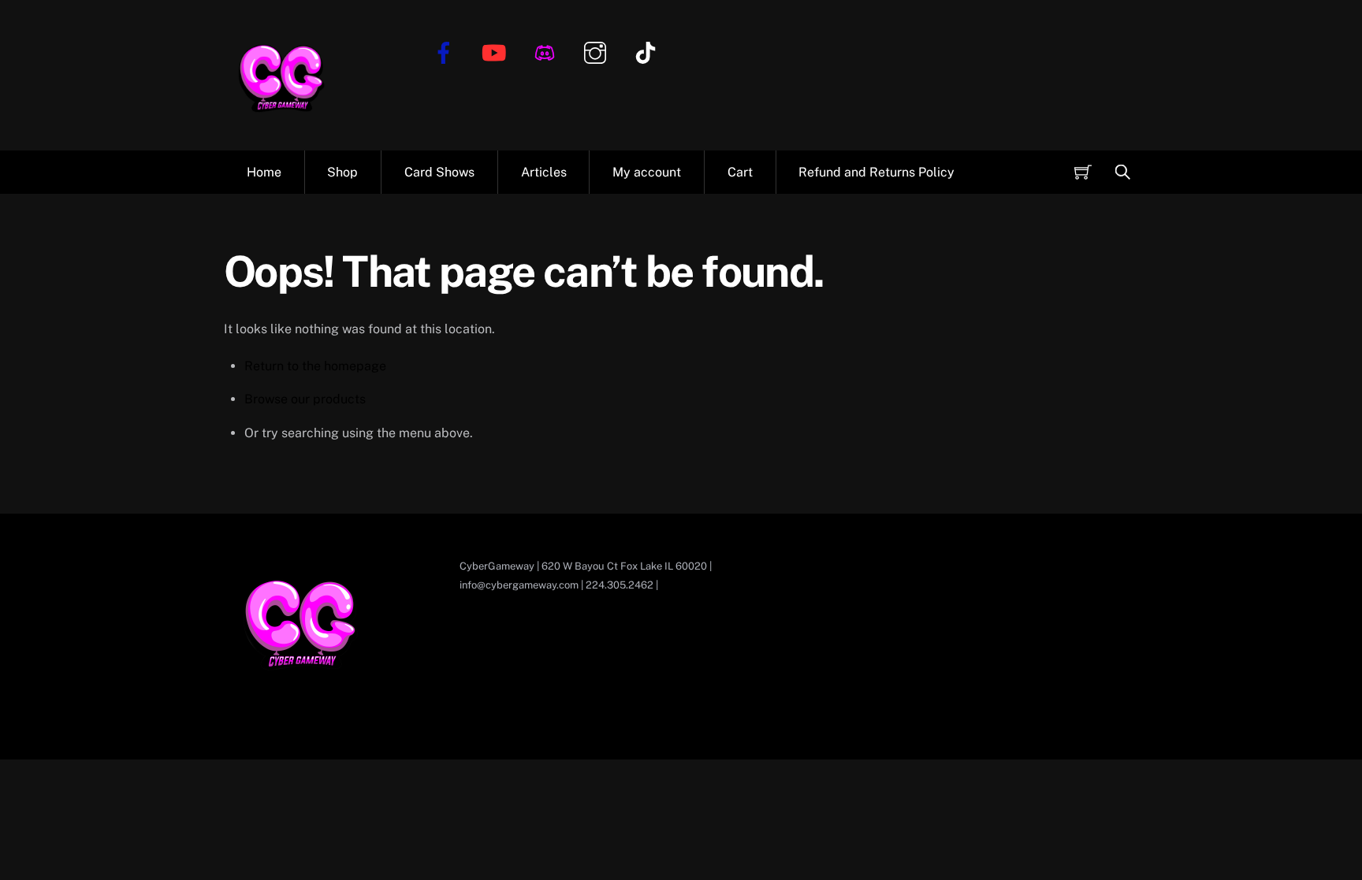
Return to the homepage (315, 365)
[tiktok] (648, 51)
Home (264, 172)
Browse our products (305, 399)
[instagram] (598, 51)
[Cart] (1083, 172)
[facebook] (446, 51)
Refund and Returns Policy (876, 172)
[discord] (547, 51)
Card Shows (439, 172)
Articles (544, 172)
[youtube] (497, 51)
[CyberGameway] (283, 126)
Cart (740, 172)
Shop (342, 172)
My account (646, 172)
